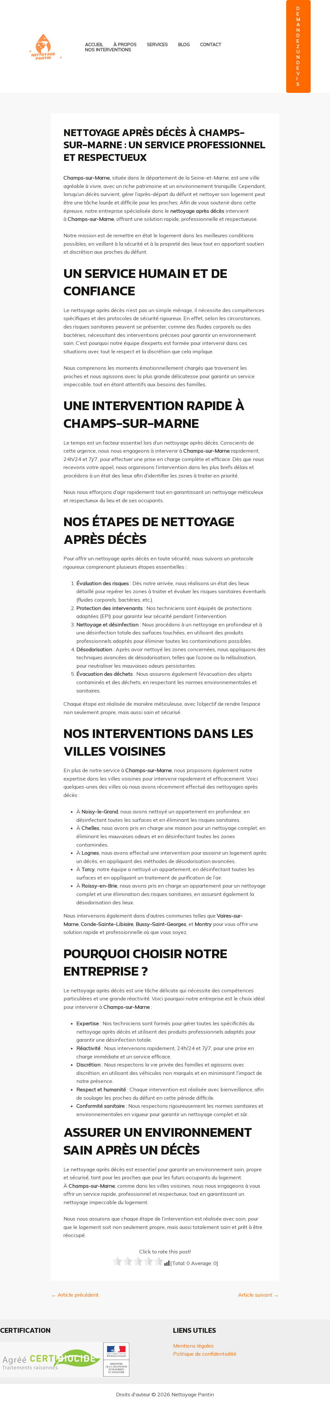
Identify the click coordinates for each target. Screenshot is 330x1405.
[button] (298, 46)
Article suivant (258, 1294)
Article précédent (75, 1294)
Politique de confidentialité (204, 1354)
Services (157, 44)
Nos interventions (108, 50)
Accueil (94, 44)
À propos (125, 44)
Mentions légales (193, 1345)
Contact (210, 44)
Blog (184, 44)
